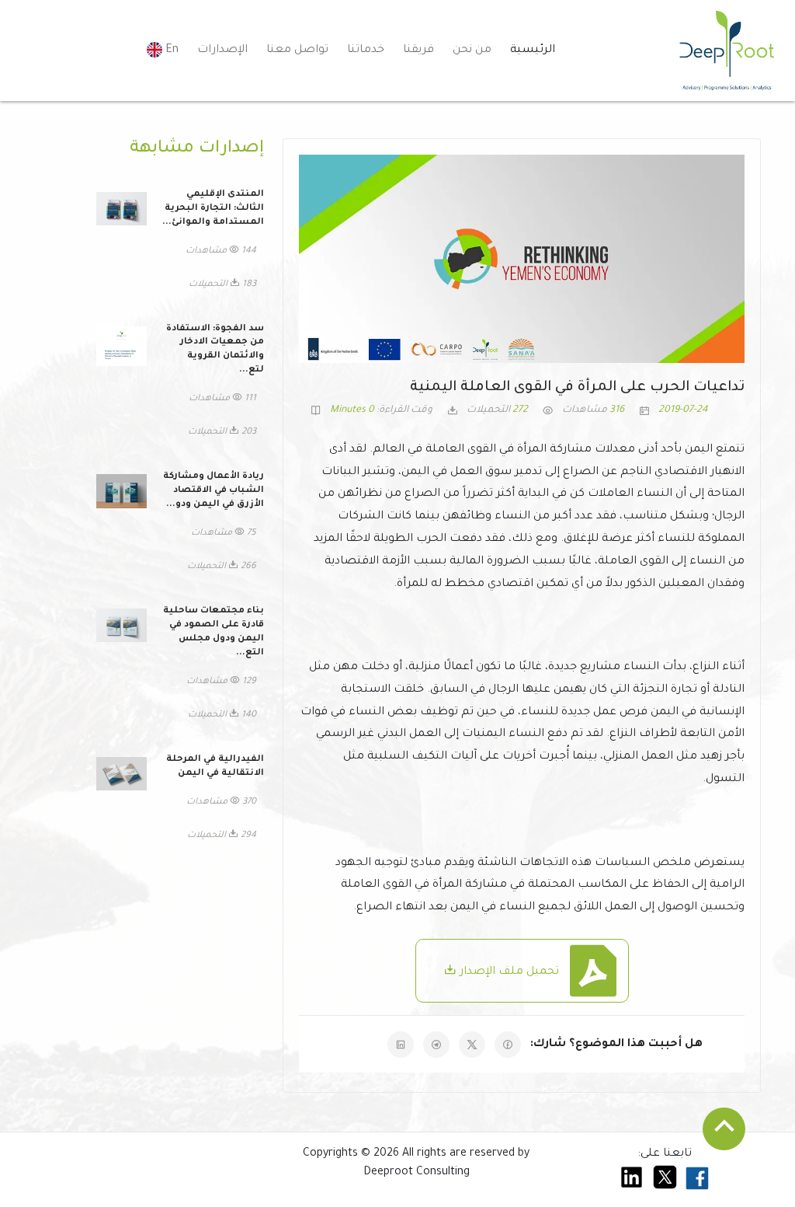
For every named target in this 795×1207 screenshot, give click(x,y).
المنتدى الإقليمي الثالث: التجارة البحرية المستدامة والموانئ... (213, 209)
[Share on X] (472, 1044)
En (170, 50)
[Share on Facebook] (508, 1044)
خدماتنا (365, 50)
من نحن (472, 50)
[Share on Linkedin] (400, 1044)
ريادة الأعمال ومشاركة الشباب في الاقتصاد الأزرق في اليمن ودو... (213, 491)
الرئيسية (532, 50)
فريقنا (418, 50)
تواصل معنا (297, 50)
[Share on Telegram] (436, 1044)
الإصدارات (222, 50)
